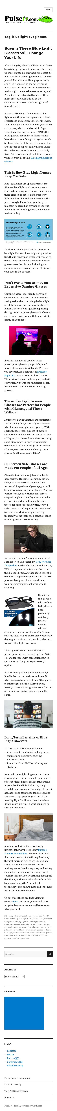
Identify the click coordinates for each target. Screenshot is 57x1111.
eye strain (25, 924)
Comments (15, 1062)
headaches (16, 927)
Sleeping (38, 935)
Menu (48, 10)
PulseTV (8, 1106)
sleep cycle (15, 935)
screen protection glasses (41, 933)
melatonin (34, 927)
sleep (6, 935)
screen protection (21, 933)
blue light (23, 919)
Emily (10, 916)
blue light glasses (22, 921)
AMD (47, 916)
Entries (13, 1058)
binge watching (11, 919)
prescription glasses (34, 930)
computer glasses (12, 924)
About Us (9, 1097)
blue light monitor (37, 921)
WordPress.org (15, 1065)
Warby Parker (23, 938)
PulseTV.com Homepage (17, 1078)
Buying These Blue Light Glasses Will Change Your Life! (28, 53)
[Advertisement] (25, 1013)
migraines (14, 930)
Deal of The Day (12, 1084)
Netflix (22, 930)
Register (11, 1051)
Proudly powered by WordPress (28, 1106)
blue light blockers (35, 919)
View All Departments (16, 1091)
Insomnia (26, 927)
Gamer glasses (36, 924)
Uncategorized (35, 916)
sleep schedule (27, 935)
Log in (10, 1054)
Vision (13, 938)
